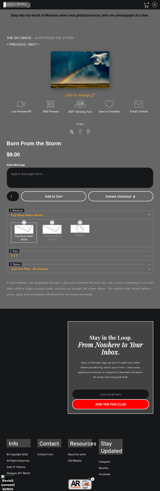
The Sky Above (19, 38)
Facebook (104, 474)
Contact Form (45, 454)
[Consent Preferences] (8, 483)
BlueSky (104, 467)
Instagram (104, 461)
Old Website (75, 460)
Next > (33, 44)
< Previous (16, 44)
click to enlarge (78, 95)
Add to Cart (53, 196)
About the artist (77, 454)
